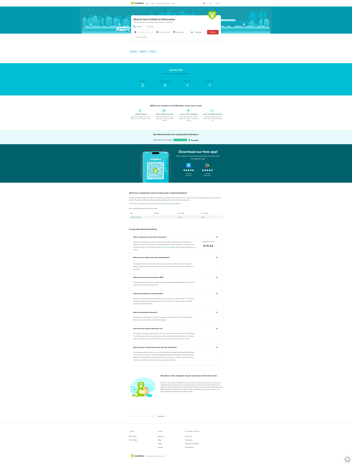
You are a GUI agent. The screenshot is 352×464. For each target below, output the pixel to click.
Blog (173, 3)
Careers (160, 447)
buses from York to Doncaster (165, 247)
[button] (205, 3)
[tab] (138, 28)
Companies (188, 440)
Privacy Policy (189, 447)
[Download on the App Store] (188, 165)
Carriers (142, 51)
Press (159, 443)
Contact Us (188, 436)
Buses (147, 3)
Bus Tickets (132, 416)
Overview (133, 51)
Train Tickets (133, 440)
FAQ (152, 51)
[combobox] (141, 32)
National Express (136, 217)
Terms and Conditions (192, 443)
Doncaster (153, 416)
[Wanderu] (137, 3)
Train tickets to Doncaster (161, 203)
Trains (153, 3)
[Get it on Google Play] (207, 165)
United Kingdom (142, 416)
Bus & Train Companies (163, 3)
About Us (161, 436)
